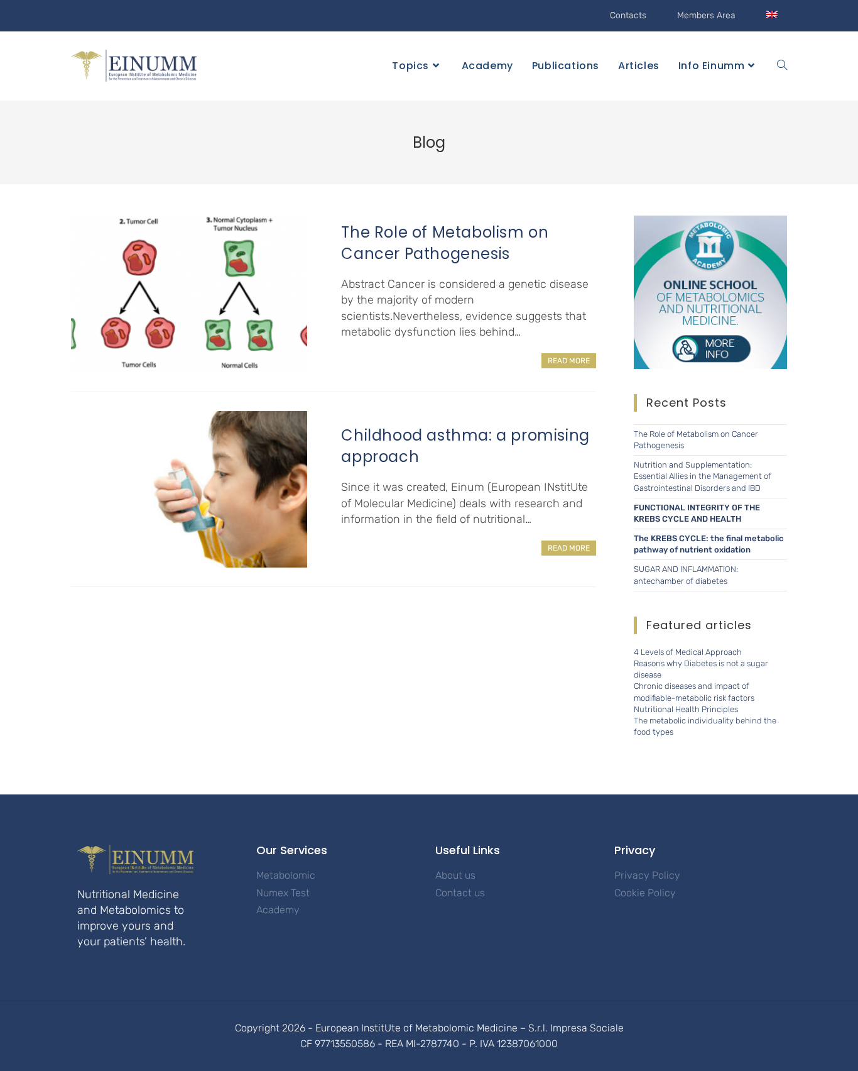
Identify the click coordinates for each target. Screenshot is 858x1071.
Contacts (628, 15)
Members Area (706, 15)
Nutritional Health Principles (686, 709)
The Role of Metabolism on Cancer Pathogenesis (444, 243)
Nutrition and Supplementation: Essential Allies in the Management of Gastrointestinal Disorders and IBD (702, 476)
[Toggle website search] (782, 66)
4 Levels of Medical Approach (688, 652)
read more (569, 360)
